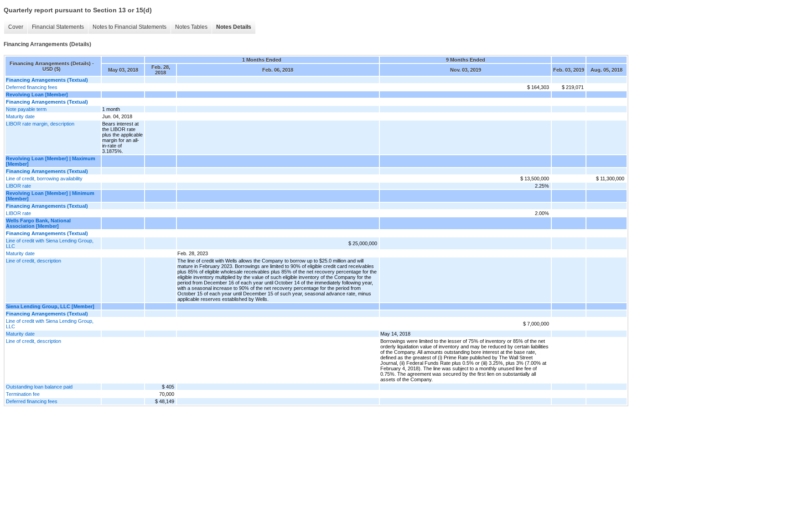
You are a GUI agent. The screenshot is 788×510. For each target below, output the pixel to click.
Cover (15, 27)
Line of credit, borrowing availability (44, 178)
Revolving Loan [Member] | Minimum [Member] (50, 195)
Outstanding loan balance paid (39, 386)
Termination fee (23, 394)
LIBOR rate (18, 186)
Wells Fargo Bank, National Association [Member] (38, 223)
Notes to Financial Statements (129, 27)
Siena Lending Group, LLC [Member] (50, 306)
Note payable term (26, 109)
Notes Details (233, 27)
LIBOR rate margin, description (40, 123)
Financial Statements (58, 27)
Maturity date (20, 116)
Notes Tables (191, 27)
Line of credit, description (33, 260)
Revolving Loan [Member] (37, 94)
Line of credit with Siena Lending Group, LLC (49, 243)
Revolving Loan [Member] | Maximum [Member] (50, 161)
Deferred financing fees (31, 87)
